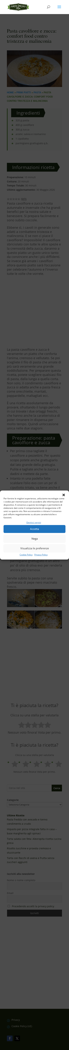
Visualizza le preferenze (34, 548)
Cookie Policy (26, 554)
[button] (63, 495)
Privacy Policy (41, 554)
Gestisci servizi (33, 522)
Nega (34, 538)
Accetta (34, 529)
